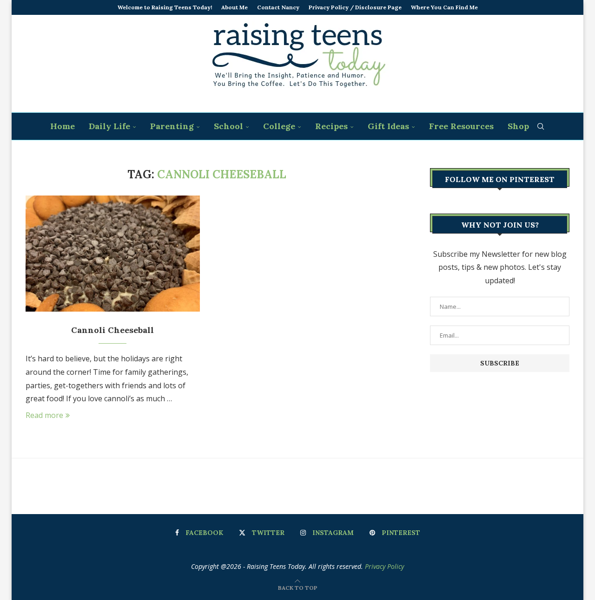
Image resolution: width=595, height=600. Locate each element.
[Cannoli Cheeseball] (113, 254)
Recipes (331, 126)
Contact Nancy (278, 7)
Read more (44, 415)
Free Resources (461, 126)
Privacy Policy (384, 566)
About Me (234, 7)
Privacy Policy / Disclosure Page (355, 7)
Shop (518, 126)
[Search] (540, 126)
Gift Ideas (388, 126)
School (228, 126)
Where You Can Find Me (444, 7)
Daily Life (109, 126)
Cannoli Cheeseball (112, 330)
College (279, 126)
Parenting (172, 126)
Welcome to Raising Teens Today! (165, 7)
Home (62, 126)
